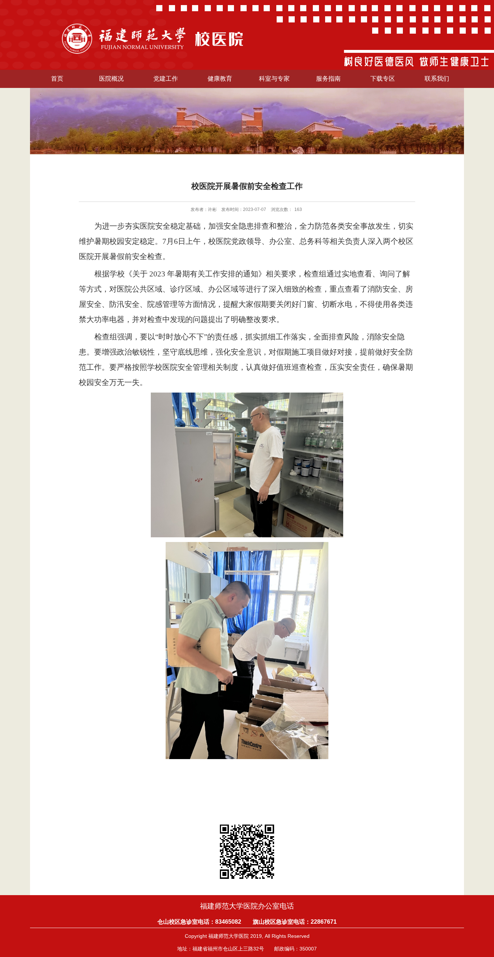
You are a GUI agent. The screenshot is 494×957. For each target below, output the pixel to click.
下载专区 (382, 78)
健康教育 (220, 78)
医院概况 (111, 78)
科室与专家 (274, 78)
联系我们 (437, 78)
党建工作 (165, 78)
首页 (57, 78)
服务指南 (328, 78)
